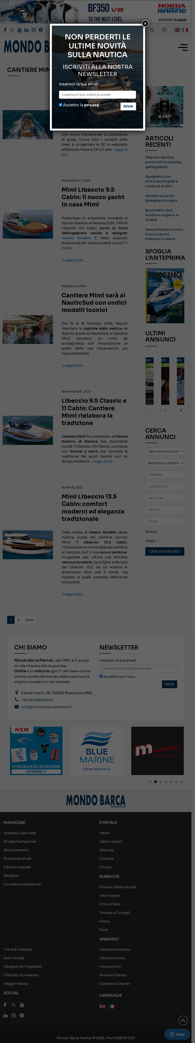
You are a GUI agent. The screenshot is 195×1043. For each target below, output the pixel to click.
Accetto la (80, 105)
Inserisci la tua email (78, 84)
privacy (91, 105)
